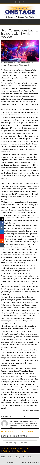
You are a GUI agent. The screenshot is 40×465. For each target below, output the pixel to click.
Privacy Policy (11, 462)
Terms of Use (22, 462)
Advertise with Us (33, 462)
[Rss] (15, 2)
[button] (20, 21)
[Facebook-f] (19, 2)
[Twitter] (23, 2)
